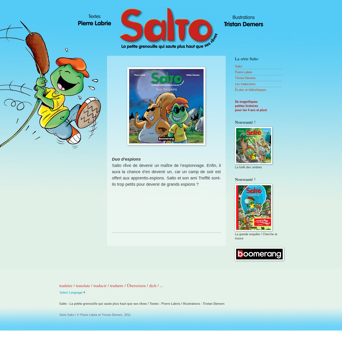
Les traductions (245, 84)
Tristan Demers (245, 78)
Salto (238, 66)
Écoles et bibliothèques (250, 90)
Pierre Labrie (243, 72)
